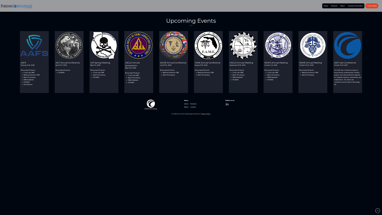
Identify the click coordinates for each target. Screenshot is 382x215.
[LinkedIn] (227, 104)
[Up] (377, 210)
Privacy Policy (206, 114)
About (186, 107)
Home (186, 104)
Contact (193, 107)
